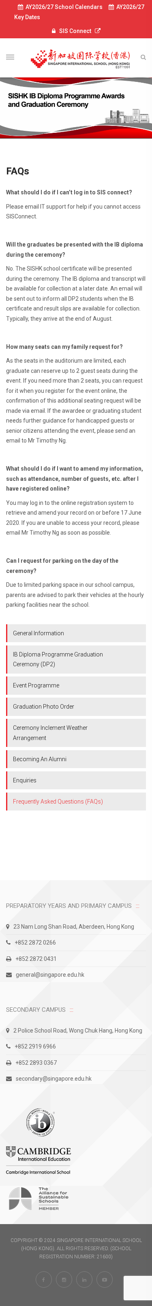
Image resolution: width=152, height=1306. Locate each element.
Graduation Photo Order (43, 706)
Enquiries (24, 780)
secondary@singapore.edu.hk (54, 1078)
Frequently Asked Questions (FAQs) (58, 801)
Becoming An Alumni (39, 759)
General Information (38, 633)
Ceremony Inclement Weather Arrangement (50, 733)
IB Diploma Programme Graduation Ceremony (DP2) (58, 659)
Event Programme (36, 685)
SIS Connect (75, 31)
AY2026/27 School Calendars (63, 7)
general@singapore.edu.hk (50, 974)
